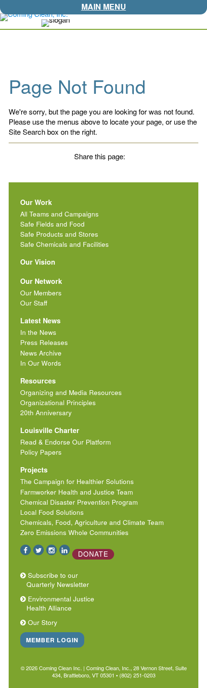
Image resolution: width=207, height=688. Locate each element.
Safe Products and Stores (59, 234)
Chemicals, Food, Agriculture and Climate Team (92, 522)
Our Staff (33, 302)
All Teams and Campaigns (59, 213)
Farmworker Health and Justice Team (76, 492)
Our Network (41, 281)
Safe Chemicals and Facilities (64, 244)
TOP (201, 20)
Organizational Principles (58, 402)
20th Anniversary (46, 412)
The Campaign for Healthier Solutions (77, 481)
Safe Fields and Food (52, 224)
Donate (93, 554)
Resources (38, 380)
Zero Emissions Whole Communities (74, 532)
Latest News (40, 320)
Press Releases (44, 342)
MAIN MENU (103, 6)
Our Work (36, 202)
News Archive (41, 352)
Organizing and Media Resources (71, 392)
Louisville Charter (49, 430)
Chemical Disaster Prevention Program (79, 502)
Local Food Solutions (52, 512)
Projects (34, 469)
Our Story (41, 622)
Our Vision (37, 262)
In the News (38, 332)
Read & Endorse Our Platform (65, 441)
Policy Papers (41, 452)
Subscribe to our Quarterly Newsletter (57, 580)
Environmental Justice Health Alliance (59, 603)
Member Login (52, 640)
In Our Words (40, 363)
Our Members (41, 292)
